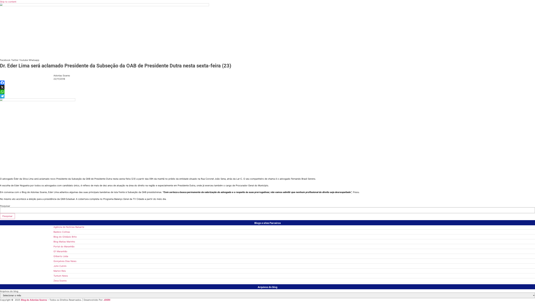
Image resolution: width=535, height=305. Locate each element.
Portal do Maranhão (64, 246)
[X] (267, 87)
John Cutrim (60, 266)
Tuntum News (61, 275)
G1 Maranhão (60, 251)
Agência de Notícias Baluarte (69, 227)
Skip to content (8, 1)
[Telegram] (267, 96)
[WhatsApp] (267, 91)
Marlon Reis (60, 270)
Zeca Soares (60, 280)
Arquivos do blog (9, 291)
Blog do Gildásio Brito (65, 236)
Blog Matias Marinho (64, 241)
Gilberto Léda (61, 256)
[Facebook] (267, 83)
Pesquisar (5, 206)
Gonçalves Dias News (65, 261)
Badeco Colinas (62, 231)
